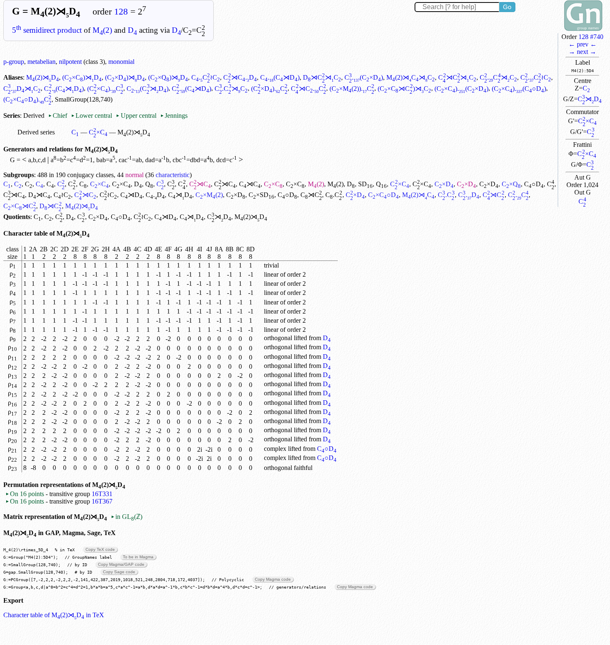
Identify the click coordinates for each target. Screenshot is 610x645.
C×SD (261, 194)
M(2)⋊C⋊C (410, 77)
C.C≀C (205, 77)
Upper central (136, 115)
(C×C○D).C (27, 99)
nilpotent (70, 61)
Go (507, 6)
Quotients (16, 216)
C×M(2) (209, 194)
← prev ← (583, 44)
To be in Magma (138, 557)
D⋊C (39, 194)
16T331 (102, 493)
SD (365, 183)
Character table (25, 233)
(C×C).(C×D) (461, 88)
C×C (587, 120)
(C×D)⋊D (125, 77)
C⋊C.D (239, 77)
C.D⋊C (22, 88)
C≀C (62, 194)
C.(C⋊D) (280, 77)
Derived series (36, 132)
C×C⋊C (19, 205)
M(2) (102, 30)
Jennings (174, 115)
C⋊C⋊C (457, 77)
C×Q (511, 183)
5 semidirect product (47, 30)
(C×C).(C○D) (519, 88)
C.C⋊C (498, 77)
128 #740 (590, 36)
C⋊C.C (308, 88)
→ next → (582, 51)
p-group (13, 61)
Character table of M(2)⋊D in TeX (53, 614)
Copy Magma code (273, 579)
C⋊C (200, 183)
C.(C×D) (363, 77)
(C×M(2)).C (351, 88)
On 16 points (24, 493)
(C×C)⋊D (82, 77)
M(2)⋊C (418, 194)
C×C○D (383, 194)
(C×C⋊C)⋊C (404, 88)
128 (121, 12)
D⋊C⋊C (322, 77)
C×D (444, 183)
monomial (121, 61)
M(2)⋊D (42, 77)
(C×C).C (105, 88)
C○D (534, 183)
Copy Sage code (119, 572)
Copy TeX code (100, 549)
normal (134, 174)
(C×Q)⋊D (168, 77)
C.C (333, 194)
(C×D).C (269, 88)
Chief (58, 115)
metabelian (41, 61)
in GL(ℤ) (126, 516)
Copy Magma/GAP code (121, 564)
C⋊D (590, 98)
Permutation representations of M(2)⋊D (64, 484)
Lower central (91, 115)
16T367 (102, 501)
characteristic (173, 174)
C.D (155, 194)
